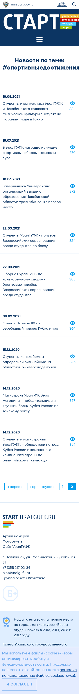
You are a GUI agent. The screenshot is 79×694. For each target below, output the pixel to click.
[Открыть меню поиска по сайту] (74, 4)
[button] (62, 4)
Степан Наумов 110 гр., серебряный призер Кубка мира (30, 325)
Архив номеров (16, 536)
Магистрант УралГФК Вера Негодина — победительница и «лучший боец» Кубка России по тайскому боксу (31, 403)
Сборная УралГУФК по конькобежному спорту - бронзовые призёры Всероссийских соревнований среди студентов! (29, 284)
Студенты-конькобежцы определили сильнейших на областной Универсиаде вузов (29, 361)
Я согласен (19, 684)
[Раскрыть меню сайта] (39, 39)
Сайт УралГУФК (16, 546)
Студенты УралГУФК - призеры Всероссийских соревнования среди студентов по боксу (29, 240)
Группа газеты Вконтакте (24, 578)
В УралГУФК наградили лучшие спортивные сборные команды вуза (30, 152)
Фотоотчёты (13, 541)
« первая (14, 486)
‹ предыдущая (42, 486)
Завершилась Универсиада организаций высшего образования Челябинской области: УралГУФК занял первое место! (32, 196)
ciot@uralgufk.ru (16, 573)
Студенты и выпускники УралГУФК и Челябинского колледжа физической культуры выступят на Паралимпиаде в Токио (33, 111)
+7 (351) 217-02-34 (16, 567)
